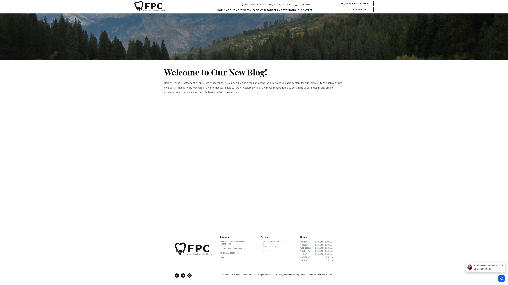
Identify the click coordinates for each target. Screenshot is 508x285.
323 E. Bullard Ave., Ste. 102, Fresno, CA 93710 (267, 5)
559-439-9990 (304, 5)
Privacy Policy (278, 275)
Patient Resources (265, 10)
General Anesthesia (229, 253)
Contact (307, 10)
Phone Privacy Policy (291, 275)
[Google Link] (183, 275)
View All (223, 257)
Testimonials (290, 10)
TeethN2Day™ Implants (230, 248)
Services (244, 10)
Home (221, 10)
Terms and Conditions (309, 275)
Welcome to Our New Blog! (215, 73)
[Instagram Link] (189, 275)
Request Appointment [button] (355, 3)
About (230, 10)
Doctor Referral (355, 9)
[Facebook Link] (177, 275)
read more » (232, 92)
